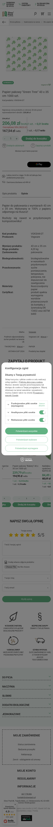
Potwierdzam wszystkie (26, 431)
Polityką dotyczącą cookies (31, 382)
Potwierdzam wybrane (26, 439)
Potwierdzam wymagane (26, 448)
